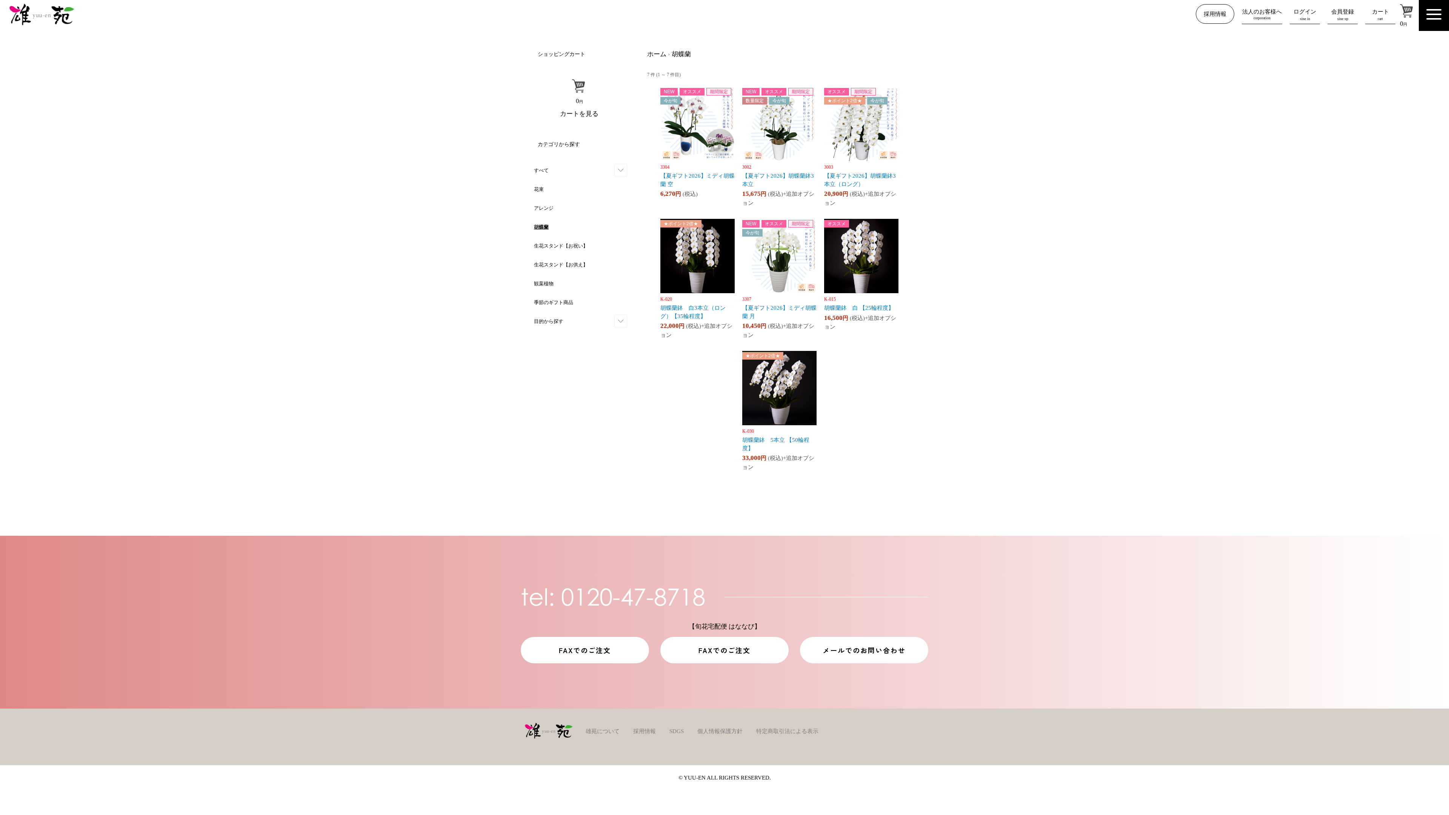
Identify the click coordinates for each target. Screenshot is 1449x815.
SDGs (676, 731)
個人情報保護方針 (720, 731)
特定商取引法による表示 (787, 731)
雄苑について (603, 731)
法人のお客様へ (1262, 14)
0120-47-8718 (613, 597)
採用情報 (1215, 14)
